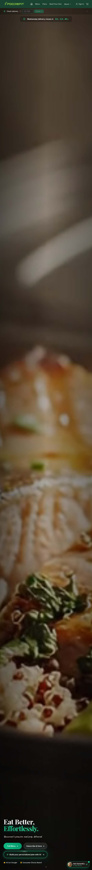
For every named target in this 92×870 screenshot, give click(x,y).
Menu (37, 4)
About (66, 4)
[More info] (20, 11)
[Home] (31, 4)
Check (37, 11)
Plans (45, 4)
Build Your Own (56, 4)
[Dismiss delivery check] (87, 11)
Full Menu (12, 846)
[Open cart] (87, 4)
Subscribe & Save (35, 846)
